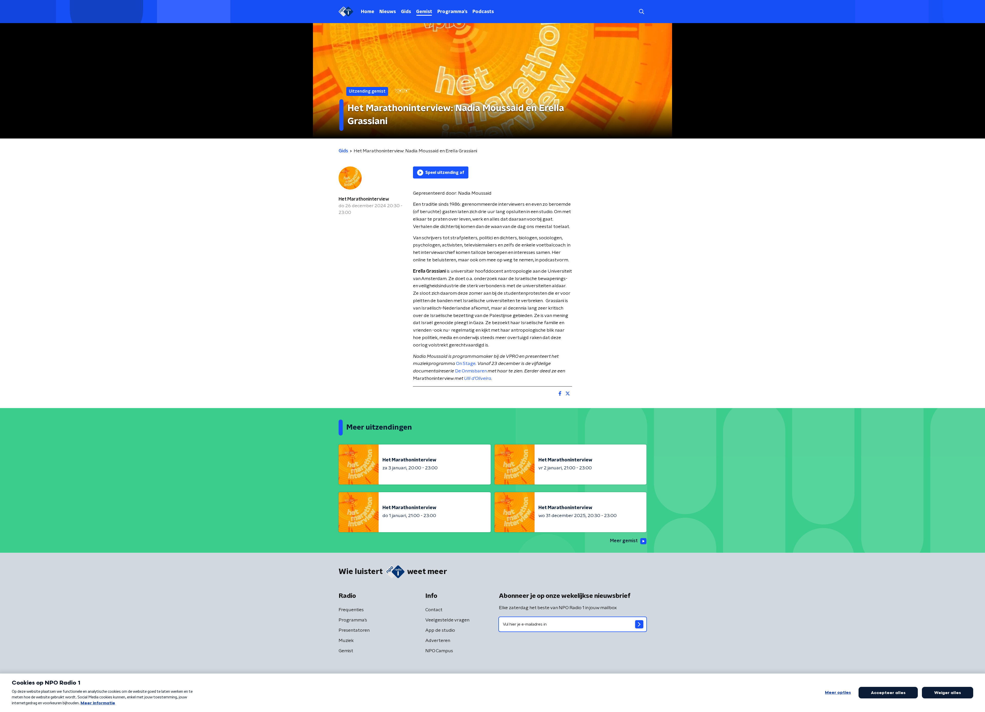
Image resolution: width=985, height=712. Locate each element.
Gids (406, 11)
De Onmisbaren (471, 371)
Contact (433, 610)
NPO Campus (439, 651)
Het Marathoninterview (364, 199)
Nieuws (387, 11)
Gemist (424, 11)
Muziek (346, 640)
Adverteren (437, 640)
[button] (641, 11)
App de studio (440, 630)
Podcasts (483, 11)
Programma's (452, 11)
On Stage (466, 363)
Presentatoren (354, 630)
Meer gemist (624, 541)
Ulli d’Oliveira (477, 378)
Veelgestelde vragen (447, 620)
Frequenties (351, 610)
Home (367, 11)
